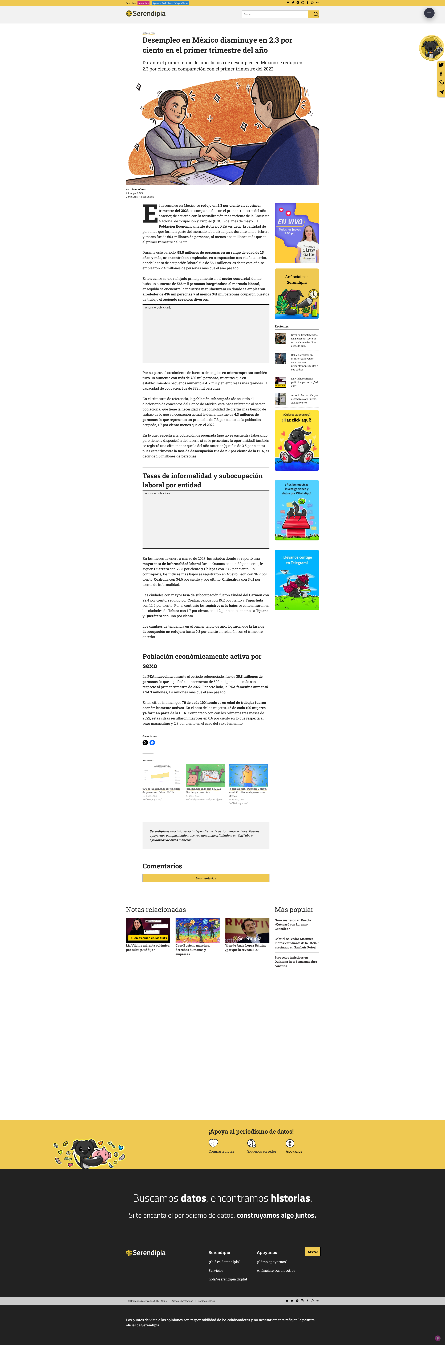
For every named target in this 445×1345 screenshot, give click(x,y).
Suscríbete (131, 3)
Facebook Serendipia (307, 2)
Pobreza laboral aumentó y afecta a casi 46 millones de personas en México (248, 792)
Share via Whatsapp (441, 83)
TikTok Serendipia (298, 2)
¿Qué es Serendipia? (224, 1261)
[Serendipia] (147, 16)
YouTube (243, 835)
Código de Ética (206, 1301)
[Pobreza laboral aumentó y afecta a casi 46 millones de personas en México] (248, 775)
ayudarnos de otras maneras (170, 840)
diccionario (152, 404)
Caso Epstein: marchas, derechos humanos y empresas (193, 949)
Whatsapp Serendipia (312, 2)
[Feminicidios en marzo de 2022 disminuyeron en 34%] (205, 775)
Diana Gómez (138, 189)
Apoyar (313, 1251)
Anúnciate (143, 3)
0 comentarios (206, 878)
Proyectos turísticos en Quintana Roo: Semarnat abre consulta (296, 961)
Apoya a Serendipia (432, 48)
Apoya (170, 3)
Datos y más (149, 32)
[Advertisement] (206, 335)
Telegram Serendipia (317, 2)
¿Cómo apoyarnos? (272, 1261)
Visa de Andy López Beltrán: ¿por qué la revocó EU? (245, 947)
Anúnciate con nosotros (276, 1270)
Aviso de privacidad (182, 1301)
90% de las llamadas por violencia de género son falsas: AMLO (161, 790)
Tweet (441, 65)
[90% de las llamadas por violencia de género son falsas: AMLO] (162, 775)
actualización (213, 215)
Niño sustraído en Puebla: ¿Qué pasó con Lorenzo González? (293, 924)
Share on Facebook (441, 74)
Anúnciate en (297, 279)
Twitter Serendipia (293, 2)
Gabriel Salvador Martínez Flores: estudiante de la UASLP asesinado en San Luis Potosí (296, 943)
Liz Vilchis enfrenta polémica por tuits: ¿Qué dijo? (147, 947)
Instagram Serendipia (302, 2)
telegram (441, 92)
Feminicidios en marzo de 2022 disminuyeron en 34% (203, 790)
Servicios (216, 1270)
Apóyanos (294, 1151)
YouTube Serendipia (288, 2)
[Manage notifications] (437, 1338)
